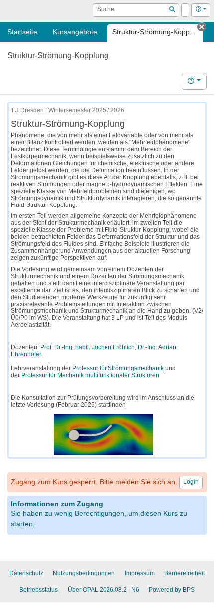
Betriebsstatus (38, 589)
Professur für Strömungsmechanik (118, 368)
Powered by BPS (172, 589)
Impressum (140, 573)
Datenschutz (26, 573)
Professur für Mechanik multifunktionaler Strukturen (90, 375)
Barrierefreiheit (184, 573)
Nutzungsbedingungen (84, 573)
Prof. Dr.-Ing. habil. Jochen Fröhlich (87, 347)
